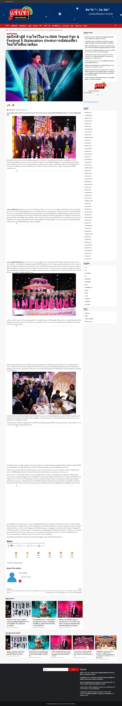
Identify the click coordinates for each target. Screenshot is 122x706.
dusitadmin (9, 627)
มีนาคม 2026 (88, 126)
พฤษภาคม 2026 (88, 121)
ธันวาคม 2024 (88, 165)
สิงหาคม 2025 (88, 145)
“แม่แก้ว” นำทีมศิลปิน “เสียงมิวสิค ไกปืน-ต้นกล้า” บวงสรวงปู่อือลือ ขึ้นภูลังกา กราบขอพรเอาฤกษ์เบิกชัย (99, 78)
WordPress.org (88, 321)
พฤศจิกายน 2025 (89, 137)
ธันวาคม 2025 (88, 134)
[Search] (115, 25)
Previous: (25, 590)
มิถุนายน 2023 (88, 214)
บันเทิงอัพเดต (22, 26)
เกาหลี (45, 26)
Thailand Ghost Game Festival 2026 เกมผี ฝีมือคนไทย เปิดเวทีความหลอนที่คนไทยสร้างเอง (99, 61)
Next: (63, 590)
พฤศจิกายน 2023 (89, 200)
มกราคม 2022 (88, 258)
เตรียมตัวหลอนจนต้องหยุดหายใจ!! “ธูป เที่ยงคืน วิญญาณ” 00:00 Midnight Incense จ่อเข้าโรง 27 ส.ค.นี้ (99, 66)
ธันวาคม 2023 (88, 198)
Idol (40, 25)
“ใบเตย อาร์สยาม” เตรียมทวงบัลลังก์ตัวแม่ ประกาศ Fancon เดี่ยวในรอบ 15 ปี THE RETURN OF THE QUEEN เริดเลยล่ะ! (100, 51)
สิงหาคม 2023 (88, 209)
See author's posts (26, 577)
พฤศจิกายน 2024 (89, 167)
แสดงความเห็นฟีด (89, 318)
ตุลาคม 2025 (88, 140)
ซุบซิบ (29, 26)
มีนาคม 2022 (88, 256)
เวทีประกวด (78, 26)
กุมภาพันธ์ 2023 (88, 225)
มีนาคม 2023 (88, 223)
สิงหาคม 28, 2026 (16, 627)
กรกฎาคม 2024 (88, 178)
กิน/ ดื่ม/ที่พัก (88, 273)
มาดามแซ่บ (10, 47)
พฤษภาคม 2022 (88, 250)
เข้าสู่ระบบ (87, 313)
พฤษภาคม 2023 (88, 217)
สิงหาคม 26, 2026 (68, 627)
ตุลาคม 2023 (88, 203)
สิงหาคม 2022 (88, 242)
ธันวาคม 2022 (88, 231)
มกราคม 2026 (88, 132)
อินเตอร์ (35, 26)
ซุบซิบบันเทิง (88, 279)
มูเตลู (72, 26)
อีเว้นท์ (85, 26)
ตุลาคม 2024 (88, 170)
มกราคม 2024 (88, 195)
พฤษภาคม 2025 (88, 154)
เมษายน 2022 (88, 253)
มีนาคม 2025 (88, 156)
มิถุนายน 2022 (88, 247)
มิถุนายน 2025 (88, 151)
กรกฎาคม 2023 (88, 212)
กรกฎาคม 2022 (88, 245)
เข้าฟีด (86, 316)
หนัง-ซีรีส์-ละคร (56, 26)
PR (85, 270)
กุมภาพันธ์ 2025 (88, 159)
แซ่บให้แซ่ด (14, 26)
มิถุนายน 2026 (88, 118)
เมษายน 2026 (88, 123)
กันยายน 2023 (88, 206)
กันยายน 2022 (88, 239)
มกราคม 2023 (88, 228)
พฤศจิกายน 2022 (89, 234)
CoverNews (65, 703)
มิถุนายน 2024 (88, 181)
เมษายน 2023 (88, 220)
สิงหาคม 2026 (88, 112)
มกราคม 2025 (88, 162)
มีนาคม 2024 (88, 189)
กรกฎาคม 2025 (88, 148)
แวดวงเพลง (65, 26)
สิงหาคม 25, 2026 (83, 657)
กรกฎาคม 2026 (88, 115)
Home (7, 25)
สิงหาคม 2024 (88, 176)
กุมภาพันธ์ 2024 (88, 192)
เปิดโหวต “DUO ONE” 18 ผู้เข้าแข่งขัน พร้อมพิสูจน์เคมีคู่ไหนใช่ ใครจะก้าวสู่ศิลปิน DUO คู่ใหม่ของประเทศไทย (99, 37)
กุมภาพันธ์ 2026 (88, 129)
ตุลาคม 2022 (88, 236)
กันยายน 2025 (88, 143)
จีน (49, 26)
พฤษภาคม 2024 (88, 184)
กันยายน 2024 (88, 173)
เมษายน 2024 (88, 187)
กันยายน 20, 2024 (17, 47)
